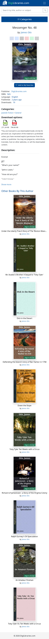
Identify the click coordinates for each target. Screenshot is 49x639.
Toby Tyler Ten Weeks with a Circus (25, 449)
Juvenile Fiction (7, 113)
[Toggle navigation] (44, 3)
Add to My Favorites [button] (25, 85)
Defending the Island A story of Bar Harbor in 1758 (24, 362)
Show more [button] (6, 184)
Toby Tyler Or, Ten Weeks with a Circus (24, 623)
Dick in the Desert (24, 318)
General (18, 113)
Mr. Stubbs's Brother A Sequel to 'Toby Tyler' (24, 274)
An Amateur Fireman (24, 580)
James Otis (26, 32)
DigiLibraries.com (19, 91)
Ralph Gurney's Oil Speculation (24, 536)
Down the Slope (24, 405)
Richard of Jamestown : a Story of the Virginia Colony (24, 493)
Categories (26, 19)
